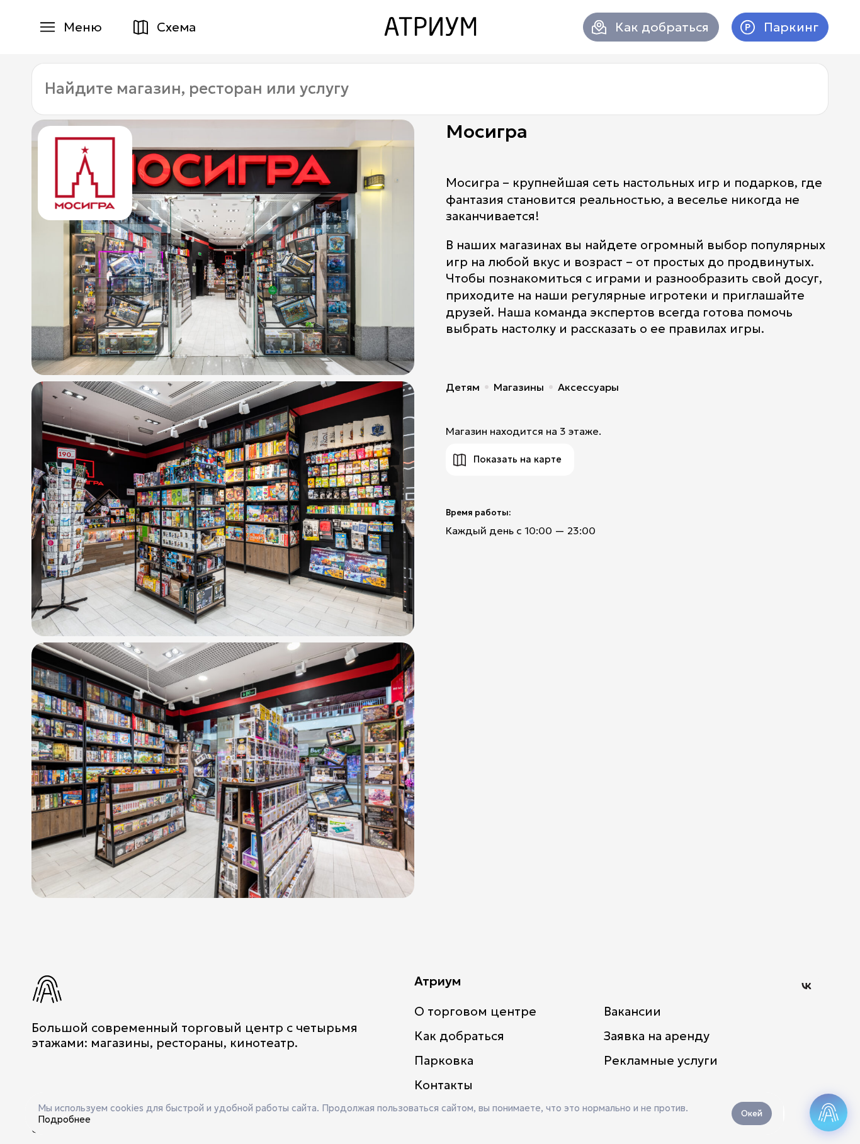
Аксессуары (588, 387)
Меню (83, 27)
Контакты (443, 1084)
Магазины (519, 387)
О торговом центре (475, 1011)
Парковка (443, 1060)
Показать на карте (517, 459)
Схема (176, 27)
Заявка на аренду (657, 1035)
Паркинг (791, 27)
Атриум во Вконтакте (806, 986)
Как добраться (662, 27)
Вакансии (632, 1011)
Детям (463, 387)
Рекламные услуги (661, 1060)
